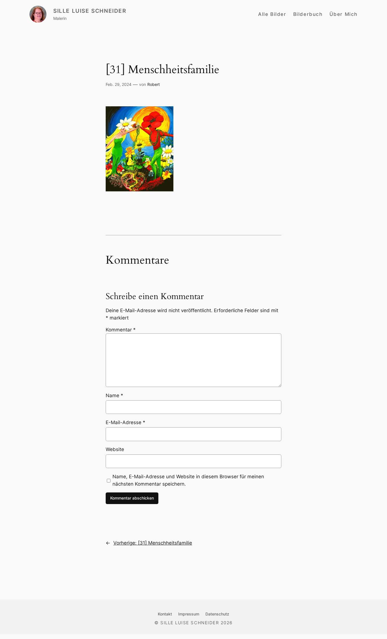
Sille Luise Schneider (89, 10)
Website (115, 449)
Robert (153, 84)
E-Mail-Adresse (125, 422)
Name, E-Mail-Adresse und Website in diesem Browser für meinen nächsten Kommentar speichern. (188, 480)
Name (114, 395)
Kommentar (121, 330)
